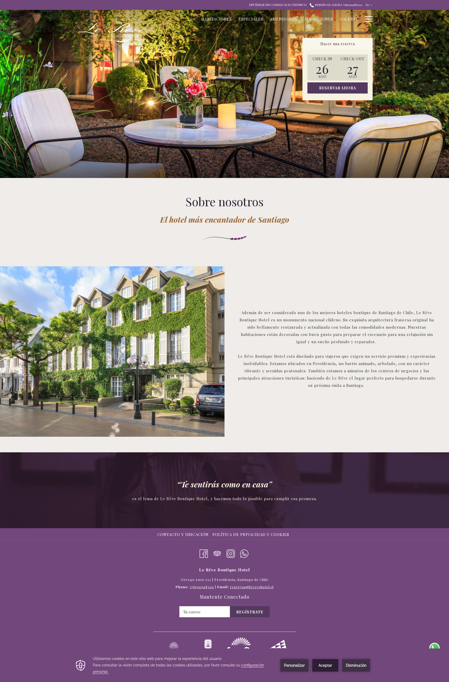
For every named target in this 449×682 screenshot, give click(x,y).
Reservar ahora (337, 87)
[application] (224, 665)
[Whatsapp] (244, 552)
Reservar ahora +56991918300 (338, 5)
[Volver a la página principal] (111, 32)
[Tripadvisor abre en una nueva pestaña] (217, 552)
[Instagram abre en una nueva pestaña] (231, 552)
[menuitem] (183, 534)
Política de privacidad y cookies (251, 534)
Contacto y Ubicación (183, 534)
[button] (322, 68)
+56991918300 (202, 587)
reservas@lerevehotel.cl (252, 587)
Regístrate (249, 611)
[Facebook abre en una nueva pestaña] (204, 552)
